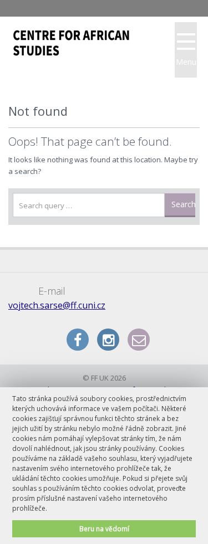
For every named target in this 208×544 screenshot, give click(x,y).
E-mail (139, 340)
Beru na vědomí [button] (104, 528)
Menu (186, 62)
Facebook (78, 340)
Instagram (108, 340)
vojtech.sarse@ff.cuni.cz (56, 305)
